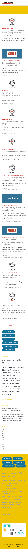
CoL (3, 28)
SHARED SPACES (8, 303)
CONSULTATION (8, 175)
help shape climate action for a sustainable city (13, 416)
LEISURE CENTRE (8, 119)
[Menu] (25, 2)
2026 (3, 429)
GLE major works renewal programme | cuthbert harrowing (13, 32)
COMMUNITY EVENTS (12, 363)
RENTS (12, 386)
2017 (3, 448)
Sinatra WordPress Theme (14, 546)
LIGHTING (17, 380)
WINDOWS (10, 28)
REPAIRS (6, 90)
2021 (3, 440)
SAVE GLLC (5, 389)
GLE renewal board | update (14, 152)
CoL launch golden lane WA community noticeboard (13, 179)
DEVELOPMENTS (7, 372)
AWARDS (8, 360)
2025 (3, 431)
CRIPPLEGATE (20, 367)
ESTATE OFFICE (17, 372)
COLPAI (4, 363)
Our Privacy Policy (6, 514)
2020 (3, 442)
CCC (3, 272)
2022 (3, 437)
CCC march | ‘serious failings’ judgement (11, 276)
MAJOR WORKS (8, 149)
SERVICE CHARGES (14, 389)
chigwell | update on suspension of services (12, 418)
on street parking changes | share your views (12, 414)
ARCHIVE (4, 360)
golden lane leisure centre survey (10, 408)
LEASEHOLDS (11, 60)
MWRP (5, 28)
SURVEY (17, 391)
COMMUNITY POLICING (7, 364)
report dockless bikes (11, 305)
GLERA (5, 60)
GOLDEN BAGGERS (12, 375)
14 (20, 324)
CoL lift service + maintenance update (11, 94)
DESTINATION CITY (16, 370)
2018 (3, 446)
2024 (3, 433)
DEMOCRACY (10, 272)
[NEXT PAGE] (23, 324)
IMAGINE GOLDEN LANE (7, 378)
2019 (3, 444)
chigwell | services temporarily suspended (12, 420)
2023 (3, 435)
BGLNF (12, 360)
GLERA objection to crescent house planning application (12, 242)
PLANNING (17, 60)
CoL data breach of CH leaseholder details (11, 64)
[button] (4, 324)
